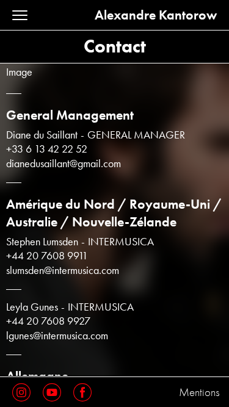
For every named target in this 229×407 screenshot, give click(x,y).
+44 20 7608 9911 (47, 256)
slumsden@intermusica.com (62, 270)
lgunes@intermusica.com (57, 336)
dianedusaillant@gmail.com (63, 164)
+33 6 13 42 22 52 (46, 149)
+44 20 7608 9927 (48, 321)
